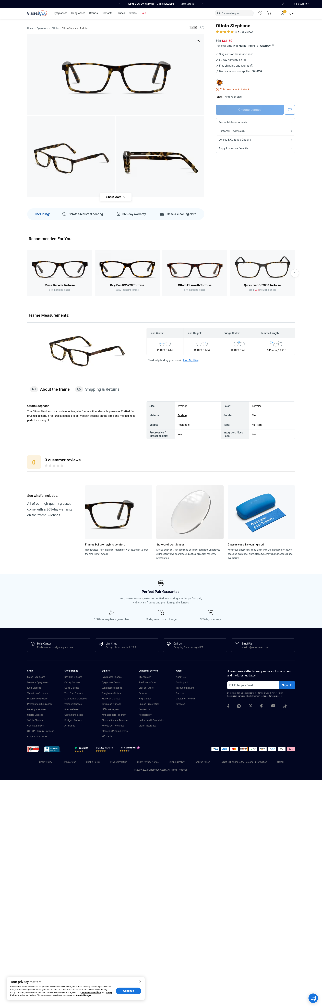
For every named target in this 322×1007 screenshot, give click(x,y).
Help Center (145, 698)
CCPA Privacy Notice (148, 762)
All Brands (69, 725)
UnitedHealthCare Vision (151, 720)
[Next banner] (202, 4)
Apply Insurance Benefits (233, 148)
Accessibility (145, 714)
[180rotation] (197, 42)
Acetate (182, 415)
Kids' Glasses (34, 687)
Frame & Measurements (233, 122)
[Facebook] (228, 706)
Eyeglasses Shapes (112, 677)
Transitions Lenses (37, 693)
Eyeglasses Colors (111, 682)
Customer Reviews (185, 698)
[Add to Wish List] (202, 27)
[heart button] (290, 110)
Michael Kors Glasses (75, 698)
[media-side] (160, 156)
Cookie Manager (83, 995)
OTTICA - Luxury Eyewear (40, 731)
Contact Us (144, 709)
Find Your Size (233, 96)
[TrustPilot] (82, 749)
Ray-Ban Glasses (73, 677)
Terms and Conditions (91, 992)
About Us (181, 677)
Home (30, 28)
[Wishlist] (260, 13)
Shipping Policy (177, 762)
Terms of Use (263, 693)
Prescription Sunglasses (39, 704)
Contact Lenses (35, 725)
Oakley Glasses (72, 682)
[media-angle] (71, 156)
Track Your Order (147, 682)
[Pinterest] (261, 706)
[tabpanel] (161, 420)
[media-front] (115, 74)
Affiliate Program (110, 709)
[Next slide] (295, 273)
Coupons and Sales (37, 736)
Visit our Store (146, 687)
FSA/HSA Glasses (111, 698)
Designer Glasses (73, 720)
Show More (114, 197)
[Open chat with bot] (313, 998)
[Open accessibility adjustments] (283, 3)
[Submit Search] (218, 13)
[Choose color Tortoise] (219, 82)
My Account (145, 677)
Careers (180, 693)
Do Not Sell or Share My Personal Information (243, 762)
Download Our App (111, 704)
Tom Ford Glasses (73, 693)
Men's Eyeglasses (36, 677)
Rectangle (183, 424)
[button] (33, 749)
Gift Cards (107, 736)
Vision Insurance (147, 725)
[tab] (49, 391)
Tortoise (256, 406)
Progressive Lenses (37, 698)
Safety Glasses (35, 720)
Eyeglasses (42, 28)
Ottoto (55, 28)
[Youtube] (273, 706)
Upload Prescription (149, 704)
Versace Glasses (73, 704)
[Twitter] (250, 706)
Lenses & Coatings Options (235, 139)
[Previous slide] (27, 273)
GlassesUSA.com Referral (115, 731)
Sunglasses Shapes (112, 687)
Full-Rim (257, 424)
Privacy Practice (118, 762)
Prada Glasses (72, 709)
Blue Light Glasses (36, 709)
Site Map (180, 704)
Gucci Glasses (71, 687)
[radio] (46, 466)
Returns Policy (202, 762)
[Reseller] (130, 749)
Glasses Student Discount (115, 720)
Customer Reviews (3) (232, 131)
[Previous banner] (120, 4)
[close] (140, 981)
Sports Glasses (35, 714)
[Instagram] (239, 706)
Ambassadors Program (114, 714)
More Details (187, 4)
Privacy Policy (276, 693)
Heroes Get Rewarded (113, 725)
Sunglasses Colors (111, 693)
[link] (37, 13)
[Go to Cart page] (269, 13)
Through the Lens (185, 687)
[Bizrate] (104, 749)
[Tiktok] (285, 706)
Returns (143, 693)
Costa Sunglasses (73, 714)
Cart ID (280, 762)
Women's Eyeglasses (38, 682)
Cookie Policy (93, 762)
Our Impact (182, 682)
